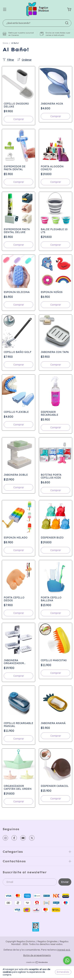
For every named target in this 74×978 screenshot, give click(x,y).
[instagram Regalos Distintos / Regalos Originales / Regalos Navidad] (5, 838)
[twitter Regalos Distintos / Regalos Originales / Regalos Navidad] (31, 838)
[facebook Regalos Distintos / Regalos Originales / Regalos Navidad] (14, 838)
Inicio (5, 43)
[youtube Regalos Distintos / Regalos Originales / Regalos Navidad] (23, 838)
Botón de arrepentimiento (37, 955)
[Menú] (4, 9)
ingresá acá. (63, 949)
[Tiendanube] (37, 962)
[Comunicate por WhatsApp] (67, 960)
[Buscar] (66, 23)
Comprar (18, 119)
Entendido (63, 972)
